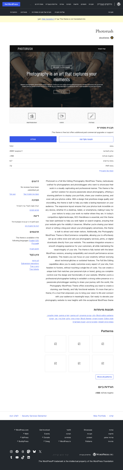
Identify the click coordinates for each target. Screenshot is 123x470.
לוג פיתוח (35, 260)
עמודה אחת (75, 319)
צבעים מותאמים (86, 315)
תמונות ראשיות (97, 319)
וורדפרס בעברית (85, 455)
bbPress (24, 437)
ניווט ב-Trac (34, 266)
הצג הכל (13, 194)
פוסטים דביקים (92, 322)
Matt (25, 434)
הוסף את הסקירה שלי (31, 194)
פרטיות (110, 441)
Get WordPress (11, 4)
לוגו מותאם (75, 315)
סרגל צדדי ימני (60, 319)
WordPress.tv (64, 441)
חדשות (110, 434)
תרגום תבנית (34, 249)
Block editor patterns (104, 315)
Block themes (86, 319)
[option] (102, 343)
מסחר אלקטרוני (52, 315)
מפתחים (68, 437)
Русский (35, 243)
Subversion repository (30, 263)
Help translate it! (46, 19)
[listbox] (79, 353)
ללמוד (69, 430)
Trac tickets (34, 269)
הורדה (33, 139)
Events (47, 434)
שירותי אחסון (108, 437)
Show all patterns (104, 377)
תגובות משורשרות (79, 322)
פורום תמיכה (34, 210)
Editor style (108, 319)
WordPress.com (21, 430)
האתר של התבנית (107, 171)
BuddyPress (22, 441)
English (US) (34, 241)
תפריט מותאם (64, 315)
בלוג (93, 315)
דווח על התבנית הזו (32, 226)
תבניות (110, 12)
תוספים (89, 437)
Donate (46, 437)
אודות (111, 430)
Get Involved (44, 430)
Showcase (88, 430)
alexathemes (104, 38)
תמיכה (68, 434)
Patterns (88, 441)
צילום (68, 319)
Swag (46, 441)
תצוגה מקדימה (86, 139)
